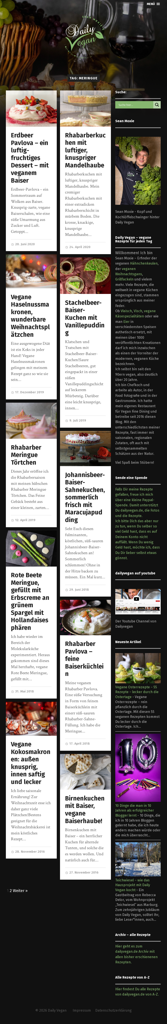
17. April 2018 (79, 743)
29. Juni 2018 (78, 590)
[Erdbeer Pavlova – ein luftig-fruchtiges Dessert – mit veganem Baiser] (31, 108)
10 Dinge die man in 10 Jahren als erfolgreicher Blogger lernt (134, 810)
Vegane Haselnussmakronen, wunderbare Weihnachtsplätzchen (30, 316)
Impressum (82, 1010)
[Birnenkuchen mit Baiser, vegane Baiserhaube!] (85, 772)
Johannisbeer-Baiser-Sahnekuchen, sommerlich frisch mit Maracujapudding (85, 497)
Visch (138, 311)
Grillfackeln (124, 279)
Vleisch (126, 311)
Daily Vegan (57, 1010)
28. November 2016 (29, 852)
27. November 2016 (83, 872)
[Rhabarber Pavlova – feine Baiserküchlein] (85, 617)
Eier (126, 322)
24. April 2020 (79, 247)
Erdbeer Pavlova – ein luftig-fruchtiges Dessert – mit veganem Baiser (30, 158)
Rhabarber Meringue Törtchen (26, 455)
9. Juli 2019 (77, 420)
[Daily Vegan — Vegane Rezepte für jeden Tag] (83, 37)
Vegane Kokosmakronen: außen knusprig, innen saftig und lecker (30, 763)
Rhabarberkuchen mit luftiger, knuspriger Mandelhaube (85, 150)
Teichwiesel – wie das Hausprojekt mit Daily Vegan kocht (132, 885)
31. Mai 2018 (24, 691)
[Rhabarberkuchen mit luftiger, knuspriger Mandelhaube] (85, 108)
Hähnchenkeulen (144, 263)
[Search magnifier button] (157, 104)
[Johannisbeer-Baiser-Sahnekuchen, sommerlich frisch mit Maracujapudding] (85, 448)
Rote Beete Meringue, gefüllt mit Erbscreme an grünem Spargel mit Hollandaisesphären (30, 601)
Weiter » (20, 890)
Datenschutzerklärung (113, 1010)
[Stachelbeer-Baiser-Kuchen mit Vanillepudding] (85, 275)
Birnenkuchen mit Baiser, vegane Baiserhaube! (85, 810)
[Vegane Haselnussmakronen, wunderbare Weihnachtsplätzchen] (31, 271)
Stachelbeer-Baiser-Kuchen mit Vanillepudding (85, 318)
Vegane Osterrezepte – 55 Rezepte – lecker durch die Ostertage (137, 692)
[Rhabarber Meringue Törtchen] (31, 421)
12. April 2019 (24, 520)
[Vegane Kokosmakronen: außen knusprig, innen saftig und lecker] (31, 719)
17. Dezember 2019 (29, 392)
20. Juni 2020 (24, 244)
